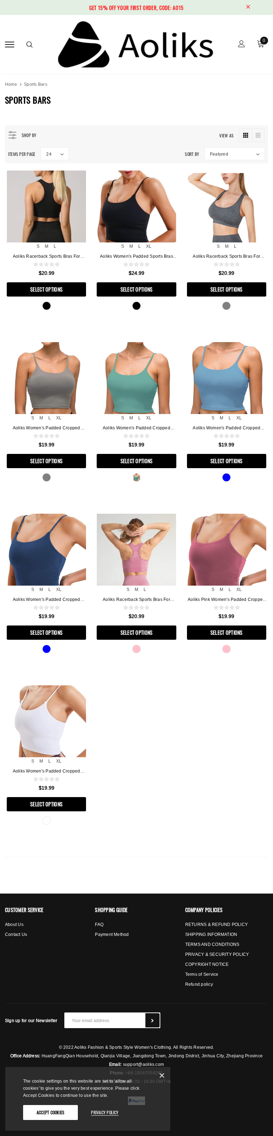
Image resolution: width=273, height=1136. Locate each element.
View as (226, 135)
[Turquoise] (136, 477)
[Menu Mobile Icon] (9, 45)
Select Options (46, 289)
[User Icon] (241, 45)
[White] (46, 820)
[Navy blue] (46, 649)
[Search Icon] (29, 44)
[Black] (46, 306)
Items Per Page (21, 154)
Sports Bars (35, 84)
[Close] (162, 1076)
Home (11, 84)
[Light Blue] (226, 477)
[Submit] (152, 1020)
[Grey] (226, 306)
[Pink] (136, 649)
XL (148, 246)
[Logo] (135, 43)
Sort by (192, 154)
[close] (248, 7)
